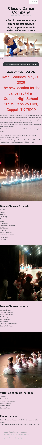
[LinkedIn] (18, 438)
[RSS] (21, 438)
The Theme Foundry (22, 434)
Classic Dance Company (21, 10)
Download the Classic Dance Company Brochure (21, 64)
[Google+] (9, 438)
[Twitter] (4, 438)
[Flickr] (12, 438)
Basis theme (8, 434)
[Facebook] (7, 438)
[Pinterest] (15, 438)
